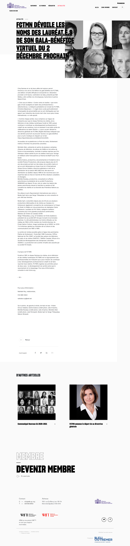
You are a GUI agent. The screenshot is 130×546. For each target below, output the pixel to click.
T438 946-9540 (26, 503)
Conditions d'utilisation (24, 531)
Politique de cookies (25, 533)
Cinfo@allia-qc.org (27, 501)
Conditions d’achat (35, 531)
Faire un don (14, 11)
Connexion (122, 3)
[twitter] (104, 519)
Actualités (61, 5)
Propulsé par (90, 538)
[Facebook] (110, 519)
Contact (115, 7)
